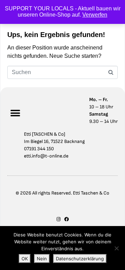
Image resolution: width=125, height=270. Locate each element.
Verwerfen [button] (94, 15)
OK (25, 258)
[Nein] (116, 248)
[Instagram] (58, 219)
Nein (42, 258)
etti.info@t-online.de (46, 156)
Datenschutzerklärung (80, 258)
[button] (15, 113)
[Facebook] (66, 219)
